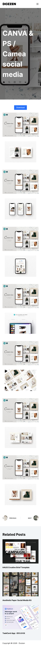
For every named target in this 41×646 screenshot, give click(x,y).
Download (20, 107)
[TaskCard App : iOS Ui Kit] (21, 617)
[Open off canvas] (37, 4)
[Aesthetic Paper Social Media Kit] (21, 584)
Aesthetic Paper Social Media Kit (17, 600)
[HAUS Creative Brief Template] (21, 551)
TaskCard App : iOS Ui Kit (14, 633)
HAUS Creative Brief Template (16, 567)
